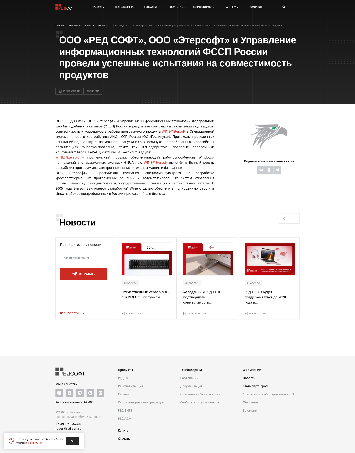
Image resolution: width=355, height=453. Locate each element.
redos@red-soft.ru (68, 429)
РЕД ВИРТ (125, 410)
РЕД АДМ (124, 419)
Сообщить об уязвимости (199, 402)
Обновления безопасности (200, 394)
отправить (87, 274)
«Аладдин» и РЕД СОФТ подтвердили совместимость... (202, 297)
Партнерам (232, 7)
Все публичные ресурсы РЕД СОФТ (74, 401)
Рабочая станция (130, 386)
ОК (73, 441)
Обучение (176, 7)
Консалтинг (152, 7)
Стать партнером (255, 386)
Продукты (98, 7)
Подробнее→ (36, 442)
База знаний (189, 378)
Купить (123, 430)
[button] (284, 218)
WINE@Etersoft (173, 131)
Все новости (69, 313)
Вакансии (250, 410)
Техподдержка (124, 7)
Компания (256, 7)
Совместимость (203, 7)
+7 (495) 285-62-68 (68, 424)
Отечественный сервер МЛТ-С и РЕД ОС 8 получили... (146, 294)
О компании (252, 370)
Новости (249, 378)
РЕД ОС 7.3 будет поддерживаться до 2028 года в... (265, 297)
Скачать (124, 439)
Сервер (123, 394)
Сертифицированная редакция (141, 402)
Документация (191, 386)
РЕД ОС (123, 378)
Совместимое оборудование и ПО (268, 394)
